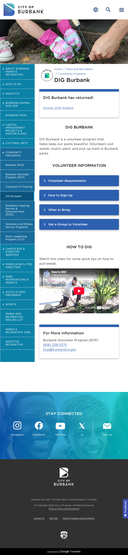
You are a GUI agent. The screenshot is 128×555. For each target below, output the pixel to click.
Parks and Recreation (79, 69)
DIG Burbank (13, 196)
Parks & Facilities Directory (18, 266)
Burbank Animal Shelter (17, 104)
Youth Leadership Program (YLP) (16, 238)
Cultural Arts (16, 143)
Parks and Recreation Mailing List (14, 316)
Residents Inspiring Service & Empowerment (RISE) (17, 210)
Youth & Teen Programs (15, 294)
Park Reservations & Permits (17, 279)
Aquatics (12, 93)
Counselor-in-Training (18, 186)
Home (58, 69)
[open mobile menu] (122, 10)
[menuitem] (17, 71)
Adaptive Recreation (14, 343)
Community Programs (13, 154)
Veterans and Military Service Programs (19, 226)
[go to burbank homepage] (24, 9)
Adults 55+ (13, 84)
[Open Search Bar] (108, 10)
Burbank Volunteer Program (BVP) (17, 176)
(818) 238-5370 (55, 345)
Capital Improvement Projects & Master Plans (16, 129)
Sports (10, 304)
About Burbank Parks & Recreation (17, 71)
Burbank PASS (16, 115)
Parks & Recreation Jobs (18, 331)
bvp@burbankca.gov (59, 349)
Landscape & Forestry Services (15, 251)
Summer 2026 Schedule (58, 107)
